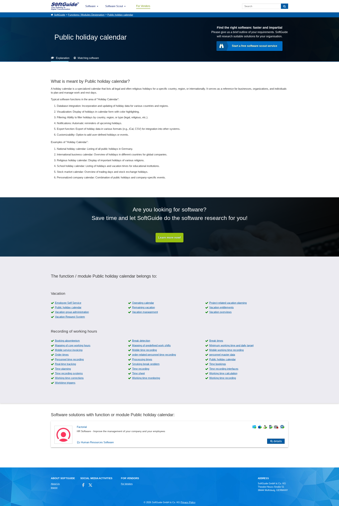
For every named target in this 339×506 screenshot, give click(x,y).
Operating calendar (143, 302)
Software (90, 6)
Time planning (63, 368)
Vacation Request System (70, 316)
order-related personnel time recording (154, 354)
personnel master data (222, 354)
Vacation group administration (72, 311)
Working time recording (222, 377)
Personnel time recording (69, 359)
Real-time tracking (65, 363)
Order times (62, 354)
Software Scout (114, 6)
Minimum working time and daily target (231, 345)
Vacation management (145, 311)
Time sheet (138, 373)
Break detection (141, 340)
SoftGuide (59, 14)
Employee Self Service (68, 302)
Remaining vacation (143, 307)
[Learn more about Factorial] (169, 434)
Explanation (62, 57)
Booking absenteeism (67, 340)
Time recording (140, 368)
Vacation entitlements (221, 307)
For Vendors (143, 5)
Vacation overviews (220, 311)
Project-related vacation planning (228, 302)
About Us (55, 484)
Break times (216, 340)
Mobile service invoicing (68, 349)
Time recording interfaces (223, 368)
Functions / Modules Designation (86, 14)
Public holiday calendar (120, 14)
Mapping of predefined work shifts (151, 345)
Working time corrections (69, 377)
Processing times (142, 359)
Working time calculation (223, 373)
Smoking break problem (146, 363)
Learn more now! (169, 237)
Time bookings (217, 363)
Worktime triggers (65, 382)
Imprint (54, 488)
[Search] (284, 6)
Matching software (88, 57)
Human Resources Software (97, 442)
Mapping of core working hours (72, 345)
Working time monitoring (146, 377)
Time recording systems (69, 373)
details (277, 441)
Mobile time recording (144, 349)
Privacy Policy (188, 502)
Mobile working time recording (226, 349)
